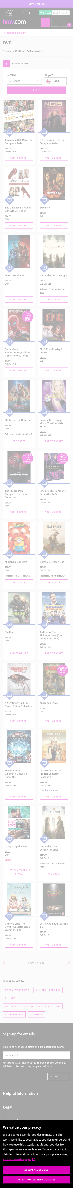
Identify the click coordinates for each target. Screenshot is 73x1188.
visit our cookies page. (17, 1159)
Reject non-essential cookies (36, 1179)
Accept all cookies (36, 1169)
